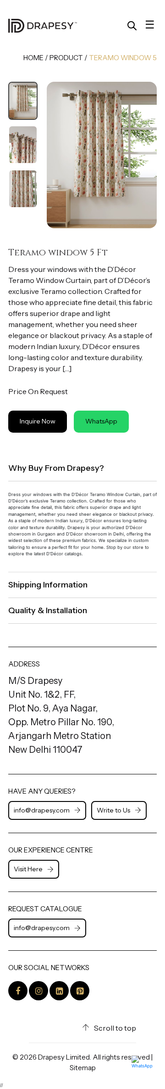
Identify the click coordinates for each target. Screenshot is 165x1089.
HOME (33, 57)
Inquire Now (37, 421)
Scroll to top (115, 1028)
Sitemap (83, 1067)
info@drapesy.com (42, 810)
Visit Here (28, 869)
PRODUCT (66, 57)
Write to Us (113, 810)
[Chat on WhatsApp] (145, 1068)
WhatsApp (101, 421)
